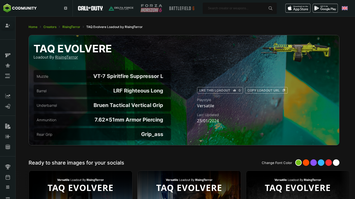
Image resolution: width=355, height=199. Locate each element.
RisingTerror (71, 27)
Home (33, 27)
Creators (49, 27)
